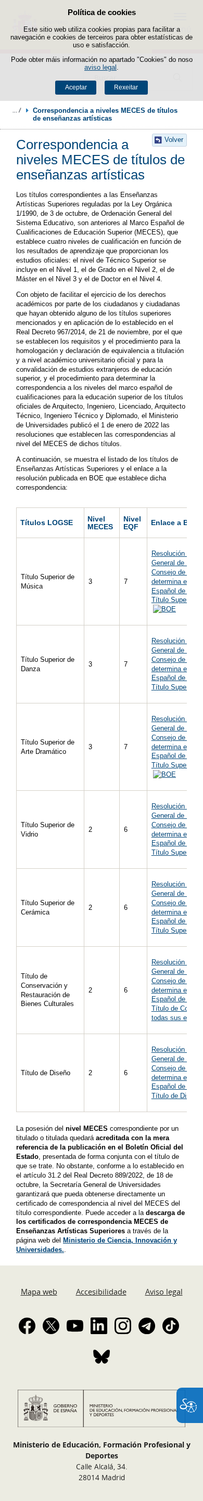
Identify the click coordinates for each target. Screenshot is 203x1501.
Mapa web (39, 1291)
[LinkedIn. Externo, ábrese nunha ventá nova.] (99, 1325)
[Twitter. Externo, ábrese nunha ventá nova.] (51, 1325)
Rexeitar (126, 87)
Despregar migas (16, 110)
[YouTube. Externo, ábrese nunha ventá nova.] (75, 1325)
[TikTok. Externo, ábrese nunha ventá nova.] (170, 1325)
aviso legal (100, 67)
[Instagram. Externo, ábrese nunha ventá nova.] (123, 1325)
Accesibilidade (101, 1291)
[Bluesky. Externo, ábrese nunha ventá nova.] (101, 1356)
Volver (173, 139)
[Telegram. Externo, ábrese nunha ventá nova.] (146, 1325)
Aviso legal (164, 1291)
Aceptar (76, 87)
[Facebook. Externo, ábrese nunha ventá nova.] (27, 1325)
